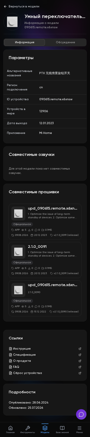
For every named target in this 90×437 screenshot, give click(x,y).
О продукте (22, 360)
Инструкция (22, 348)
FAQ (16, 367)
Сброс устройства (27, 373)
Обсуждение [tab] (65, 42)
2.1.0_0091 (37, 247)
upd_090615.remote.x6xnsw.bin (57, 208)
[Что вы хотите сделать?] (81, 414)
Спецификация (24, 354)
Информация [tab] (24, 42)
